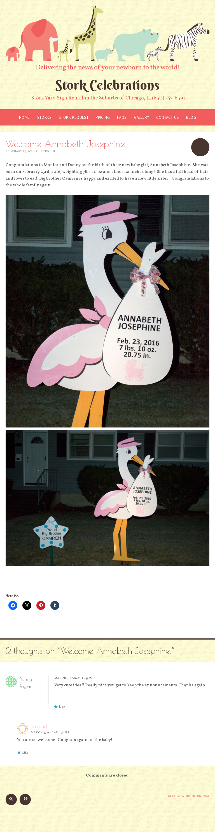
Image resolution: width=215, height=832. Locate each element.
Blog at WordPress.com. (188, 796)
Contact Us (167, 117)
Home (24, 117)
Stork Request (73, 117)
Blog (191, 117)
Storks (44, 117)
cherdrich (45, 151)
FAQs (122, 117)
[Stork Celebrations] (107, 38)
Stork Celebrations (107, 84)
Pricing (103, 117)
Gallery (141, 117)
